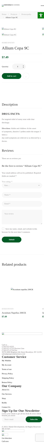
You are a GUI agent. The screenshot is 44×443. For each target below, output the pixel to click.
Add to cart (11, 76)
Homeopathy (26, 14)
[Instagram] (8, 424)
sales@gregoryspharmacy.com (13, 354)
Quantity (5, 67)
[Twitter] (8, 87)
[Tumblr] (18, 87)
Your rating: (7, 182)
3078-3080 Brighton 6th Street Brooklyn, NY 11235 (22, 352)
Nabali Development (16, 427)
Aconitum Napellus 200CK (14, 313)
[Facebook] (2, 87)
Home (4, 14)
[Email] (23, 87)
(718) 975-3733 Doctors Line (13, 348)
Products (14, 14)
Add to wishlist (26, 76)
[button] (41, 15)
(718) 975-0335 (8, 347)
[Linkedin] (13, 87)
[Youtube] (13, 424)
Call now (5, 441)
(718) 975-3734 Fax (9, 350)
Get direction (7, 438)
